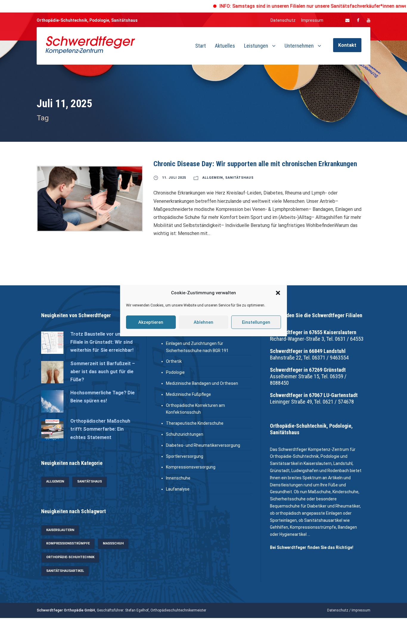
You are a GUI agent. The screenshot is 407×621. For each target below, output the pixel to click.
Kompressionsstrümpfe (68, 543)
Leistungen (256, 46)
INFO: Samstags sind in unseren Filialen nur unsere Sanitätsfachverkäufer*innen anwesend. (301, 6)
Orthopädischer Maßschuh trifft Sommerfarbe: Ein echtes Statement (100, 429)
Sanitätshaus (239, 178)
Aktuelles (225, 46)
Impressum (312, 20)
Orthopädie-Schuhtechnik (70, 557)
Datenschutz (283, 20)
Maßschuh (113, 543)
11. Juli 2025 (174, 178)
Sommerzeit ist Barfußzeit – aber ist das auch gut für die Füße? (102, 371)
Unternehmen (299, 46)
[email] (347, 20)
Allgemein (212, 178)
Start (200, 46)
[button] (278, 293)
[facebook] (358, 20)
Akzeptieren (150, 322)
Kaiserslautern (60, 530)
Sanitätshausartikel (65, 571)
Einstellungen (256, 322)
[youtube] (368, 20)
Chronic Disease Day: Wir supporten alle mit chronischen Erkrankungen (255, 164)
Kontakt (347, 45)
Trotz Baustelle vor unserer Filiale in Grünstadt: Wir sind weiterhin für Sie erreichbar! (101, 342)
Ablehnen (203, 322)
